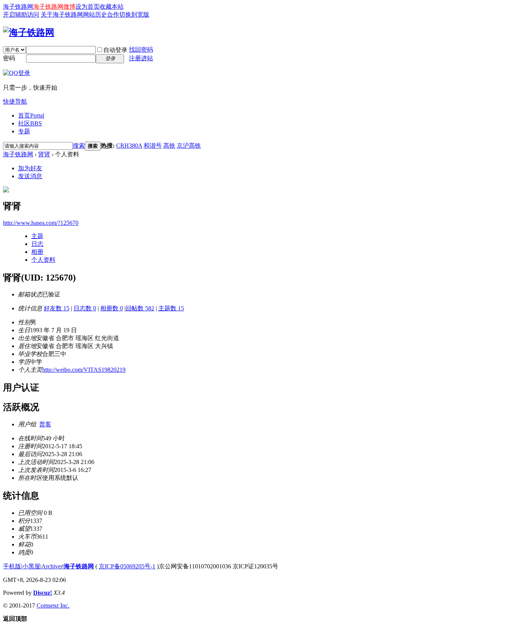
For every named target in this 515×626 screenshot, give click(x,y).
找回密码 (141, 49)
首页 (31, 115)
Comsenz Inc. (53, 605)
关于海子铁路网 (62, 14)
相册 (37, 252)
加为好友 (30, 168)
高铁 (169, 145)
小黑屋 (31, 566)
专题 (24, 131)
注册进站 (141, 58)
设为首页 (87, 6)
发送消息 (30, 176)
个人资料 (43, 260)
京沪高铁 (189, 145)
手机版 (12, 566)
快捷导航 (15, 101)
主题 (37, 236)
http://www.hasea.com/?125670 (40, 223)
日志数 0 (85, 308)
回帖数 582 (140, 308)
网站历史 (95, 14)
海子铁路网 (18, 6)
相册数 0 (111, 308)
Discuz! (42, 592)
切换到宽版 (134, 14)
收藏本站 (112, 6)
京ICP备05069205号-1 (127, 566)
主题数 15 (171, 308)
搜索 (79, 145)
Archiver (52, 566)
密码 (9, 58)
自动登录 (115, 50)
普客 (45, 424)
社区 (30, 123)
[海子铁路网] (28, 32)
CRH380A (129, 145)
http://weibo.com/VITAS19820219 (84, 369)
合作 (113, 14)
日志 (37, 244)
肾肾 (44, 154)
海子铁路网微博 (54, 6)
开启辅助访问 (21, 14)
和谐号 (153, 145)
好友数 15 (56, 308)
